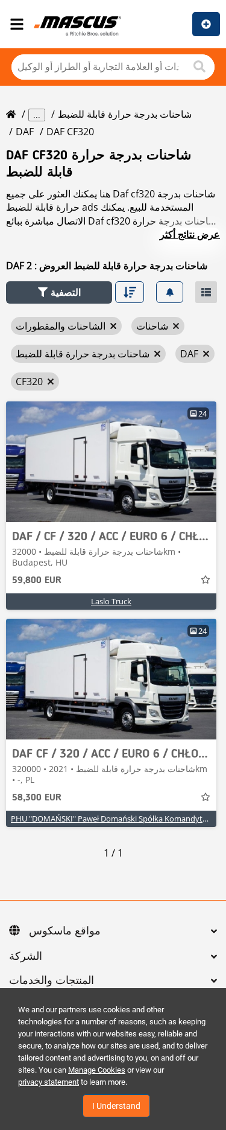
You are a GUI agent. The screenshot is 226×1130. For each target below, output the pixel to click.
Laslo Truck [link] (111, 601)
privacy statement (48, 1082)
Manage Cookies (96, 1069)
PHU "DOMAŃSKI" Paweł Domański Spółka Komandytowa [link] (114, 818)
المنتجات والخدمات (51, 980)
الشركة (25, 956)
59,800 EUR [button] (36, 581)
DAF (25, 131)
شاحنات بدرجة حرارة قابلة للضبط (125, 114)
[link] (111, 461)
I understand (116, 1106)
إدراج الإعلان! (206, 24)
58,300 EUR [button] (36, 798)
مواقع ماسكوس (65, 931)
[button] (59, 292)
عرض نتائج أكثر (190, 234)
